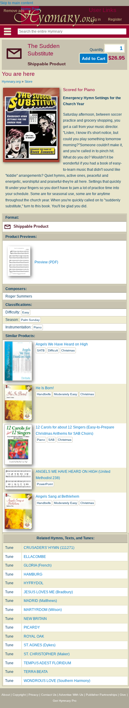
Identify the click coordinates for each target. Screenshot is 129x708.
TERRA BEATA (36, 672)
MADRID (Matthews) (40, 601)
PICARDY (32, 627)
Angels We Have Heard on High (62, 344)
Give (123, 694)
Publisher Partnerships (101, 694)
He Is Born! (45, 388)
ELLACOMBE (35, 557)
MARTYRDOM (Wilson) (43, 610)
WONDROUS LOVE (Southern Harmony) (57, 681)
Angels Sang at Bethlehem (57, 496)
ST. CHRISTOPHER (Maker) (47, 654)
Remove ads (14, 11)
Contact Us (48, 694)
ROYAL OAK (34, 636)
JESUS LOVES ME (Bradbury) (48, 592)
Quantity (97, 50)
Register (115, 19)
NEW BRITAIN (35, 619)
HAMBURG (33, 574)
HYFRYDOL (34, 583)
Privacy (33, 694)
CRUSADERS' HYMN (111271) (49, 548)
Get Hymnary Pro (64, 700)
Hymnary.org (11, 81)
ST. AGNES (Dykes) (40, 645)
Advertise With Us (71, 694)
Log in (96, 19)
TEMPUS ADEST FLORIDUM (47, 663)
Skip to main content (16, 3)
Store (28, 81)
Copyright (19, 694)
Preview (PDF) (46, 262)
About (6, 694)
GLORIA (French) (38, 565)
